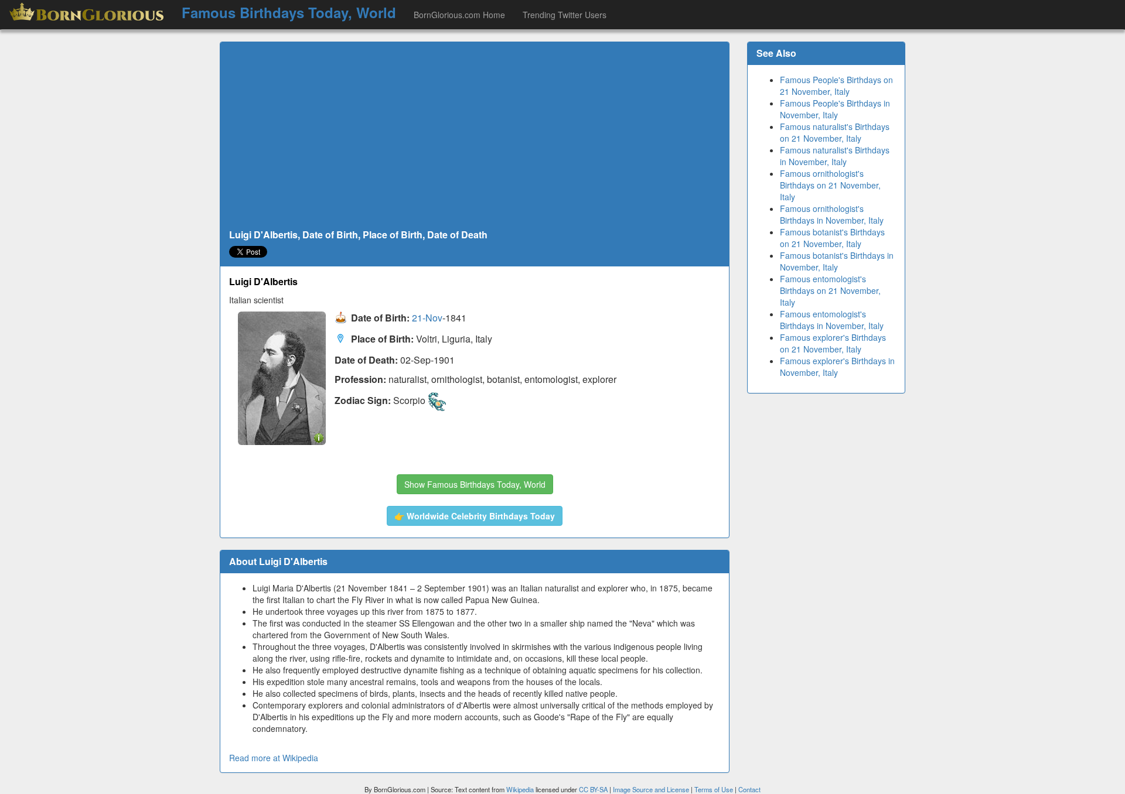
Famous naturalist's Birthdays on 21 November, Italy (834, 132)
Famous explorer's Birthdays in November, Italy (837, 366)
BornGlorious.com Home (459, 14)
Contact (749, 789)
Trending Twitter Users (564, 14)
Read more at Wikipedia (273, 758)
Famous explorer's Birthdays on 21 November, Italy (833, 343)
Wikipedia (520, 789)
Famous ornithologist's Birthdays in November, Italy (832, 214)
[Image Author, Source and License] (318, 437)
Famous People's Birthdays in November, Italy (835, 109)
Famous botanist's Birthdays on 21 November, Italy (832, 237)
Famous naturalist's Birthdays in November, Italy (834, 155)
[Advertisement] (474, 136)
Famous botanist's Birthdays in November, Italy (837, 261)
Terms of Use (714, 789)
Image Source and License (651, 789)
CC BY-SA (593, 789)
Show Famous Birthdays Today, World (475, 484)
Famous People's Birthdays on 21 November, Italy (836, 85)
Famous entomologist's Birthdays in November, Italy (832, 319)
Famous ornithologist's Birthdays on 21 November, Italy (830, 185)
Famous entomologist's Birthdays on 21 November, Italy (830, 290)
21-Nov (427, 318)
